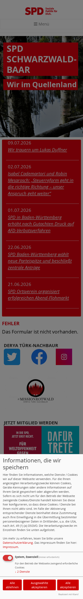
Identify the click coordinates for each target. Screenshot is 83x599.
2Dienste (22, 572)
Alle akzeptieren (68, 585)
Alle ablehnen (12, 585)
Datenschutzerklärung (18, 543)
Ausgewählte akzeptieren (39, 585)
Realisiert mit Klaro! (68, 594)
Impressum (10, 547)
